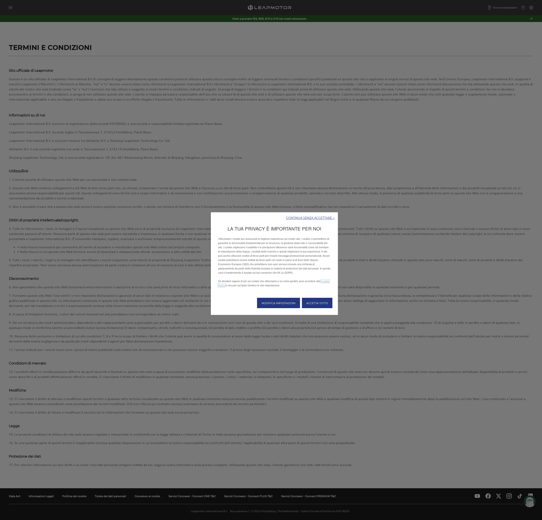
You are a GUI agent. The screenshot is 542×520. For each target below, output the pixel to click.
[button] (310, 218)
